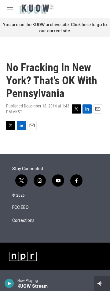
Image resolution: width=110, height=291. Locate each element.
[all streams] (102, 283)
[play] (9, 283)
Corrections (23, 220)
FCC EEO (20, 207)
